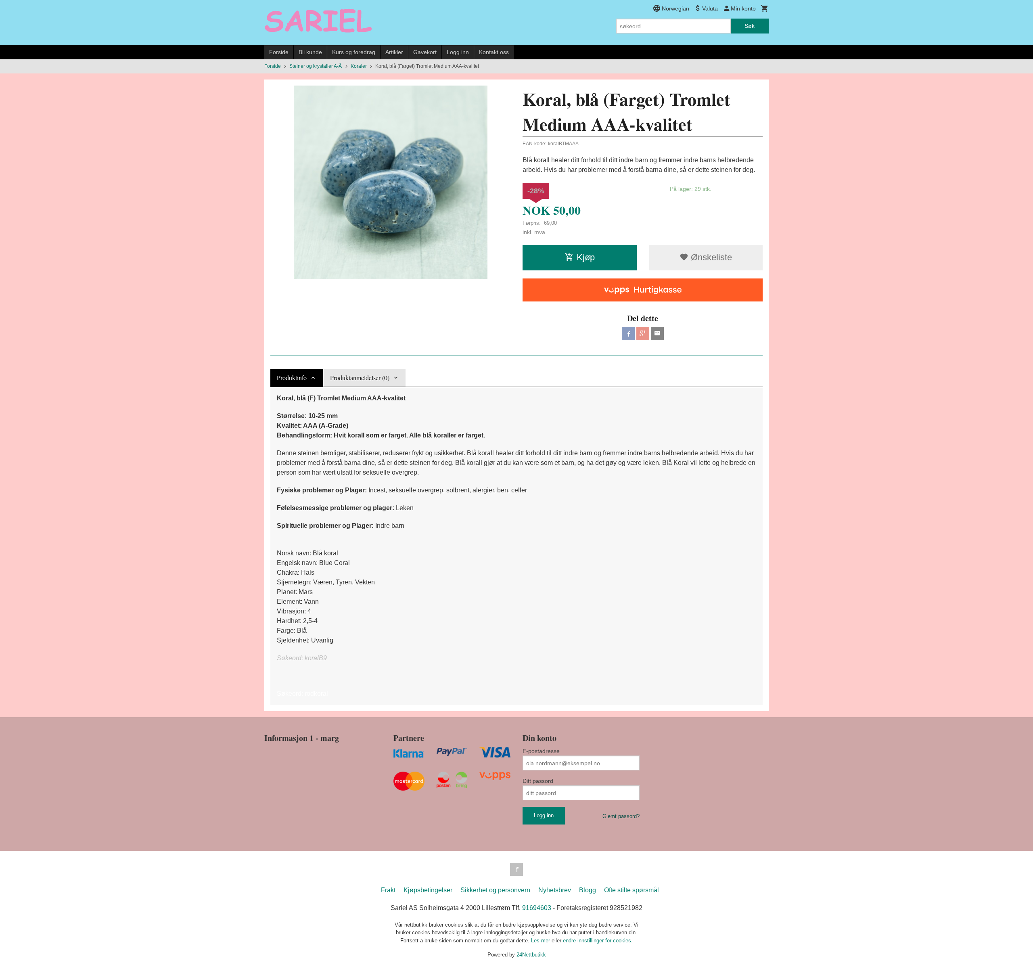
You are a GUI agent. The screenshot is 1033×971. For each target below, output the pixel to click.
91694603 (536, 907)
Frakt (388, 890)
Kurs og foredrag (353, 52)
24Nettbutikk (531, 955)
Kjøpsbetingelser (428, 890)
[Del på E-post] (657, 333)
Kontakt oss (494, 52)
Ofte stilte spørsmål (631, 890)
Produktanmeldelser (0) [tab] (359, 377)
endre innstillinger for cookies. (598, 941)
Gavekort (425, 52)
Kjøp (586, 257)
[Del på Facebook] (628, 333)
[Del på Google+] (642, 333)
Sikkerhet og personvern (495, 890)
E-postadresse (541, 751)
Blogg (587, 890)
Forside (279, 52)
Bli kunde (310, 52)
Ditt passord (538, 781)
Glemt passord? (621, 816)
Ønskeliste (710, 257)
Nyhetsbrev (554, 890)
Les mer (541, 941)
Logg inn (458, 52)
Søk (749, 26)
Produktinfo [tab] (292, 377)
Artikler (394, 52)
